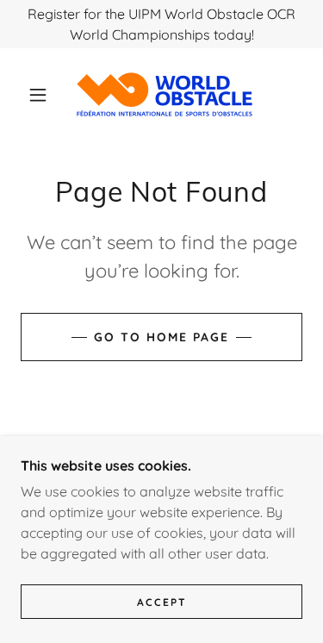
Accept (162, 602)
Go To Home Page (161, 337)
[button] (38, 95)
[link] (164, 94)
